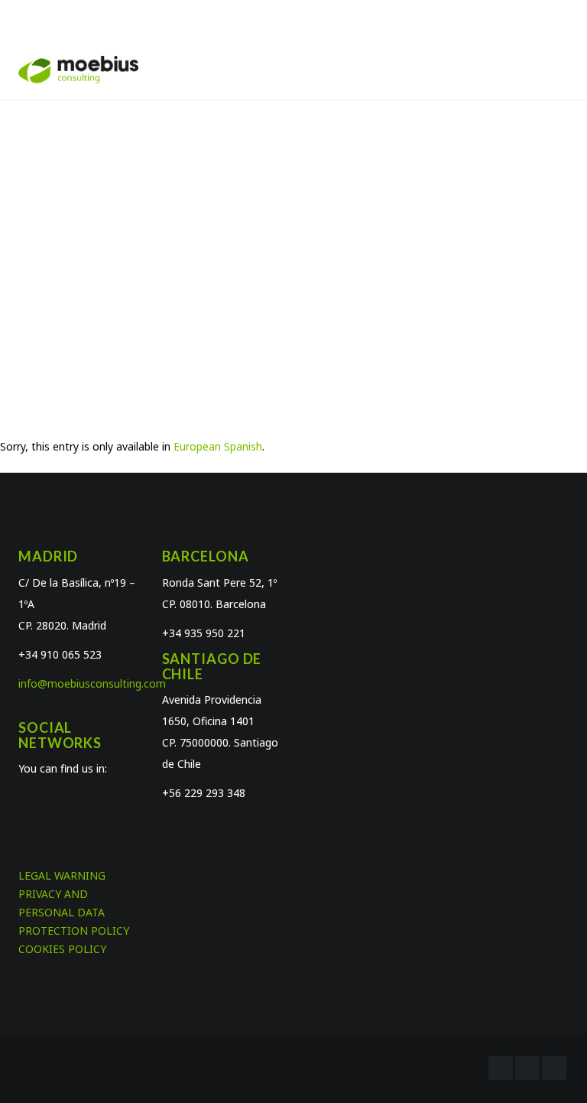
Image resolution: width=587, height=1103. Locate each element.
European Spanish (218, 446)
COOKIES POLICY (62, 949)
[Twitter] (527, 1068)
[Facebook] (500, 1068)
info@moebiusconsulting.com (92, 683)
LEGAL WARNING (61, 875)
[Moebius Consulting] (78, 68)
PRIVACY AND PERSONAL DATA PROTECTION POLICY (73, 912)
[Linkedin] (554, 1068)
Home (242, 248)
